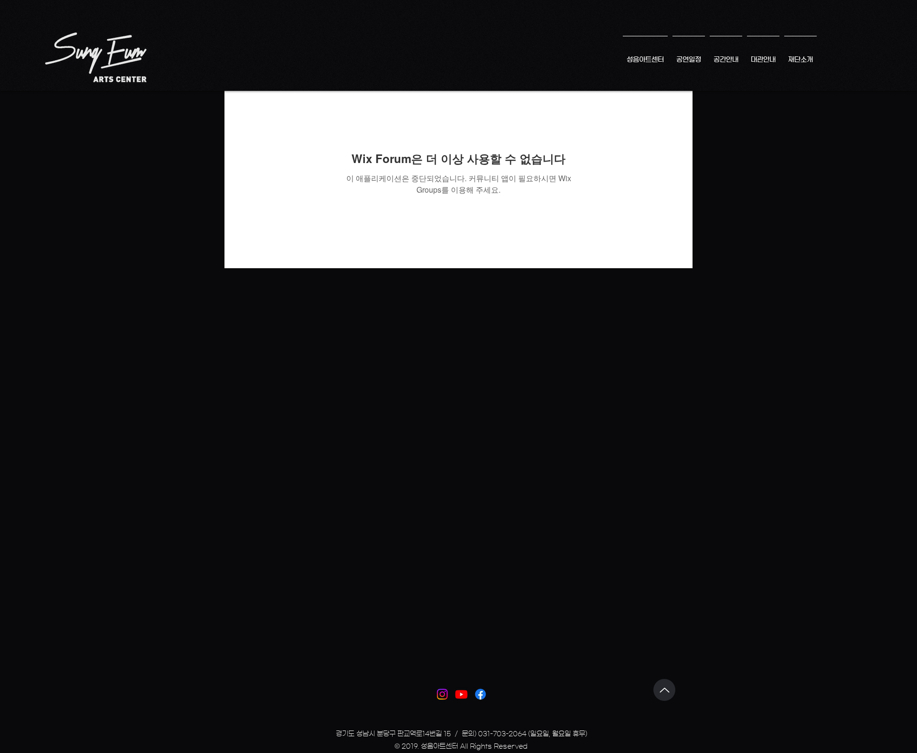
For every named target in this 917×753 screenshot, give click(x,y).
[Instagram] (442, 694)
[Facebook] (480, 694)
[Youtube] (461, 694)
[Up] (664, 690)
